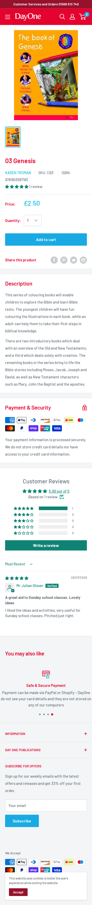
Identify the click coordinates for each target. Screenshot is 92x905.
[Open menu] (7, 17)
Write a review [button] (46, 545)
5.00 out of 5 (59, 491)
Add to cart (46, 239)
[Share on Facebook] (54, 260)
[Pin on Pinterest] (63, 260)
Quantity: (13, 220)
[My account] (72, 17)
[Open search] (62, 17)
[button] (17, 186)
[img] (16, 578)
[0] (82, 17)
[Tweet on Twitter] (73, 260)
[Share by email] (83, 260)
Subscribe (22, 820)
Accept (18, 892)
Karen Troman (18, 173)
